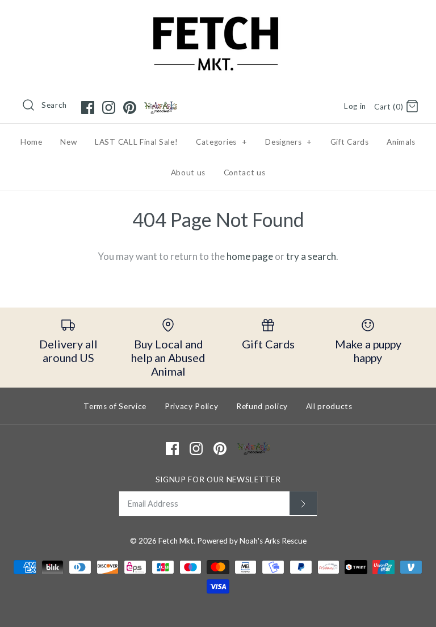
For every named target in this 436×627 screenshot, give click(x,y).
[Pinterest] (129, 107)
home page (250, 256)
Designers (288, 141)
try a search (311, 256)
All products (329, 406)
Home (31, 141)
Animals (401, 141)
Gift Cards (349, 141)
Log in (355, 106)
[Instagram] (108, 107)
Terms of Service (114, 406)
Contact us (245, 172)
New (68, 141)
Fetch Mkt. (176, 540)
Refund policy (262, 406)
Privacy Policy (192, 406)
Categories (221, 141)
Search (54, 105)
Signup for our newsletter (218, 479)
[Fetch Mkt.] (218, 19)
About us (188, 172)
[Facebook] (87, 107)
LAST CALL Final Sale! (136, 141)
